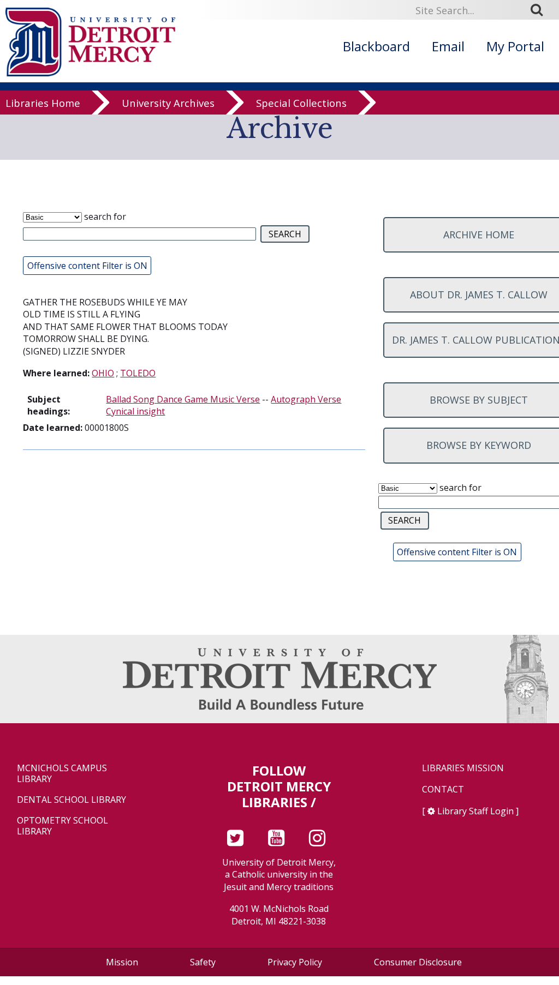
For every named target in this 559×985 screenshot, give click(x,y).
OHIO (103, 373)
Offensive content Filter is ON (87, 266)
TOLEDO (138, 373)
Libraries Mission (463, 768)
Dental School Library (71, 800)
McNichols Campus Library (62, 773)
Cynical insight (135, 411)
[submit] (540, 9)
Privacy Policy (294, 962)
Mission (122, 962)
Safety (203, 962)
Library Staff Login (475, 811)
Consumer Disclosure (418, 962)
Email (448, 46)
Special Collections (301, 103)
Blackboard (376, 46)
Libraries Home (42, 103)
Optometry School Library (62, 825)
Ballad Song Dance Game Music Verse (183, 399)
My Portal (515, 46)
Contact (443, 789)
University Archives (168, 103)
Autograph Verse (306, 399)
